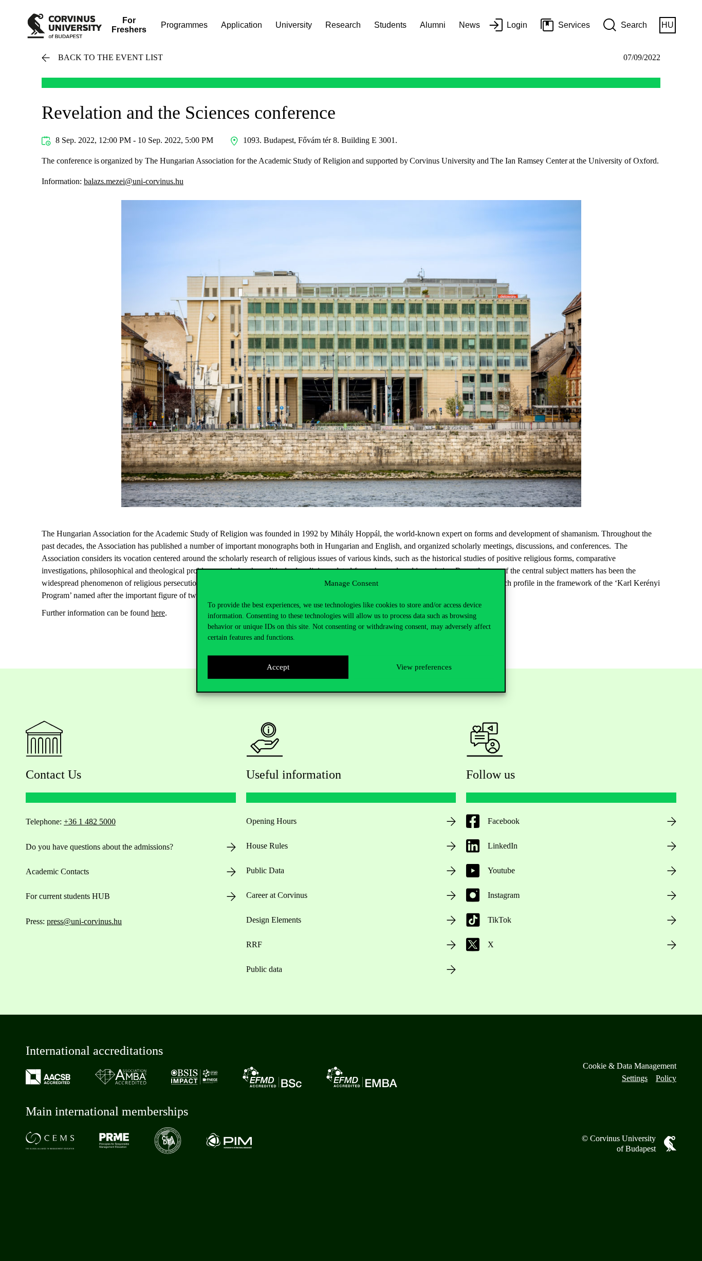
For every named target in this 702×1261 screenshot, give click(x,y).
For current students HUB (68, 896)
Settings (635, 1078)
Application (241, 25)
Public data (264, 969)
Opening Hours (271, 821)
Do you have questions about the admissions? (99, 846)
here (158, 612)
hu (667, 25)
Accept (278, 667)
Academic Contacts (57, 871)
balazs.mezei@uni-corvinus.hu (133, 181)
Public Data (265, 870)
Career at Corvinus (276, 895)
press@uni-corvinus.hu (84, 921)
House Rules (267, 845)
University (293, 25)
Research (343, 25)
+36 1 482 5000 (90, 821)
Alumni (433, 25)
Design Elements (273, 919)
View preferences (424, 667)
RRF (254, 944)
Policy (666, 1078)
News (469, 25)
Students (390, 25)
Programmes (184, 25)
